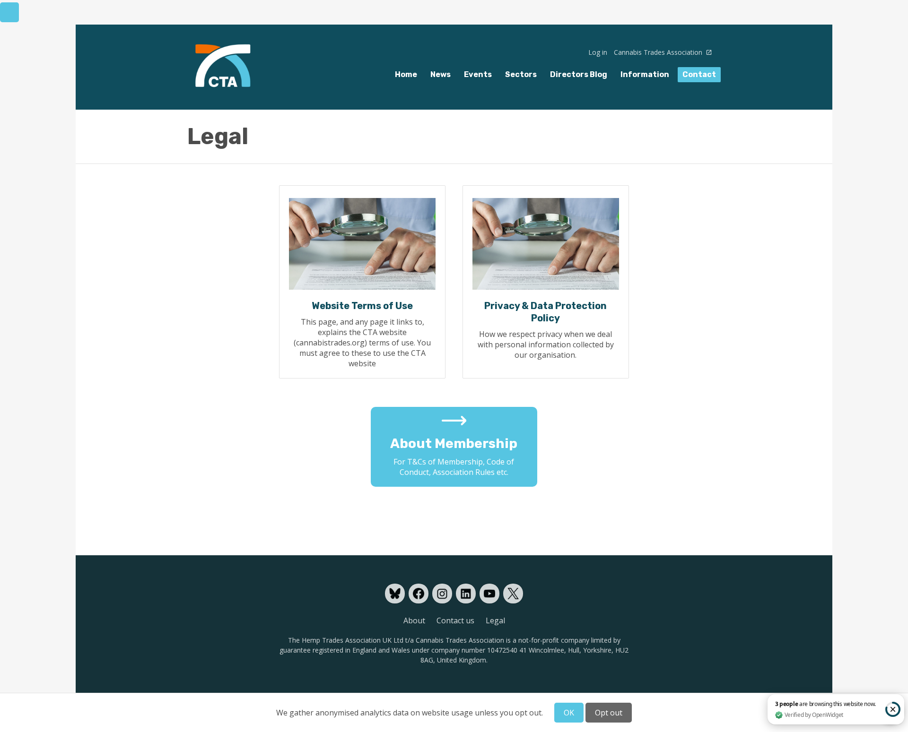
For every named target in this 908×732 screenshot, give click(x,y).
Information (644, 74)
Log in (597, 52)
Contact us (455, 620)
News (440, 74)
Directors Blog (578, 74)
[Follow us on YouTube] (489, 593)
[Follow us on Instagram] (442, 593)
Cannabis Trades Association (659, 52)
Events (478, 74)
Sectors (521, 74)
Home (406, 74)
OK (569, 712)
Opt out (608, 712)
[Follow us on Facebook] (418, 593)
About (414, 620)
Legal (495, 620)
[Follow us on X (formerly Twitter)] (513, 593)
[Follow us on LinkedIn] (466, 593)
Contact (699, 74)
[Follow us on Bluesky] (395, 593)
